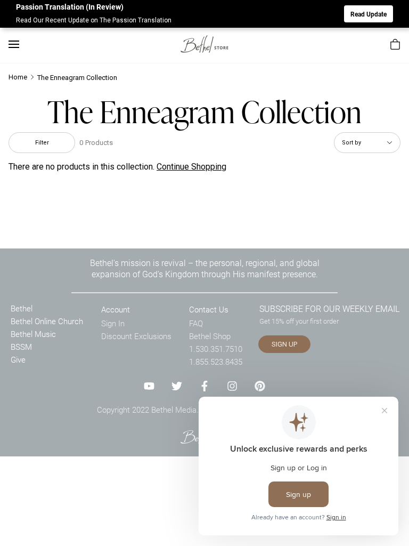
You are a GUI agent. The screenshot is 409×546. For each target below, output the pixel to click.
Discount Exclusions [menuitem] (136, 336)
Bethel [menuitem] (21, 308)
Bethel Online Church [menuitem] (47, 321)
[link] (204, 44)
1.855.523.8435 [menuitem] (215, 361)
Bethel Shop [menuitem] (210, 336)
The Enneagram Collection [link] (77, 78)
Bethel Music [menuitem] (33, 333)
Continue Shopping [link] (191, 167)
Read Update (368, 14)
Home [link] (18, 77)
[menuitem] (395, 44)
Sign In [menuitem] (113, 323)
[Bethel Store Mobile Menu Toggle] (13, 44)
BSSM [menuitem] (21, 346)
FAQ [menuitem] (196, 323)
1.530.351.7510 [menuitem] (215, 348)
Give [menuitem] (18, 359)
